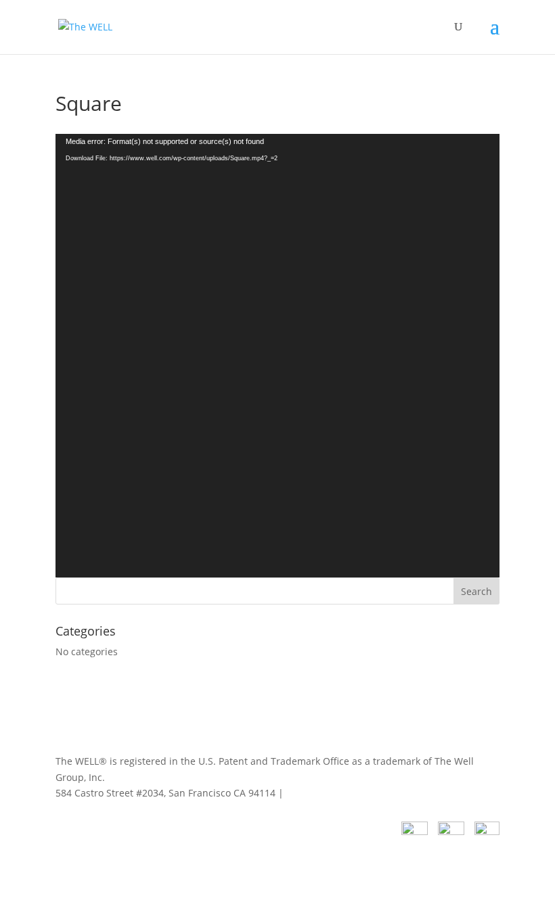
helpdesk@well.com (331, 792)
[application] (278, 355)
